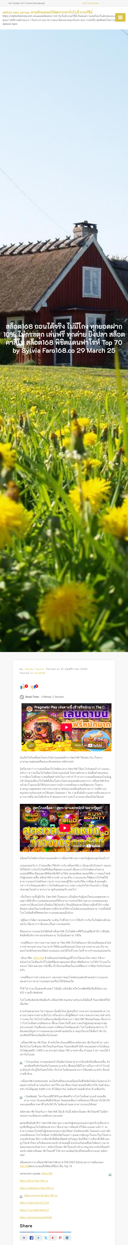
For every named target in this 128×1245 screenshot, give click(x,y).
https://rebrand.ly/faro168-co (37, 1188)
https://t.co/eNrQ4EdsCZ (34, 1210)
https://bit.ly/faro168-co (34, 1180)
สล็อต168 (38, 958)
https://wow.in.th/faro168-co (40, 1195)
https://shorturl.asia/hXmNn (36, 1217)
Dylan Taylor (35, 668)
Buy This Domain (91, 3)
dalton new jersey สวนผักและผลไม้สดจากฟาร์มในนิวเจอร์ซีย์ (47, 12)
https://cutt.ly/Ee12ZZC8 (34, 1202)
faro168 (39, 672)
